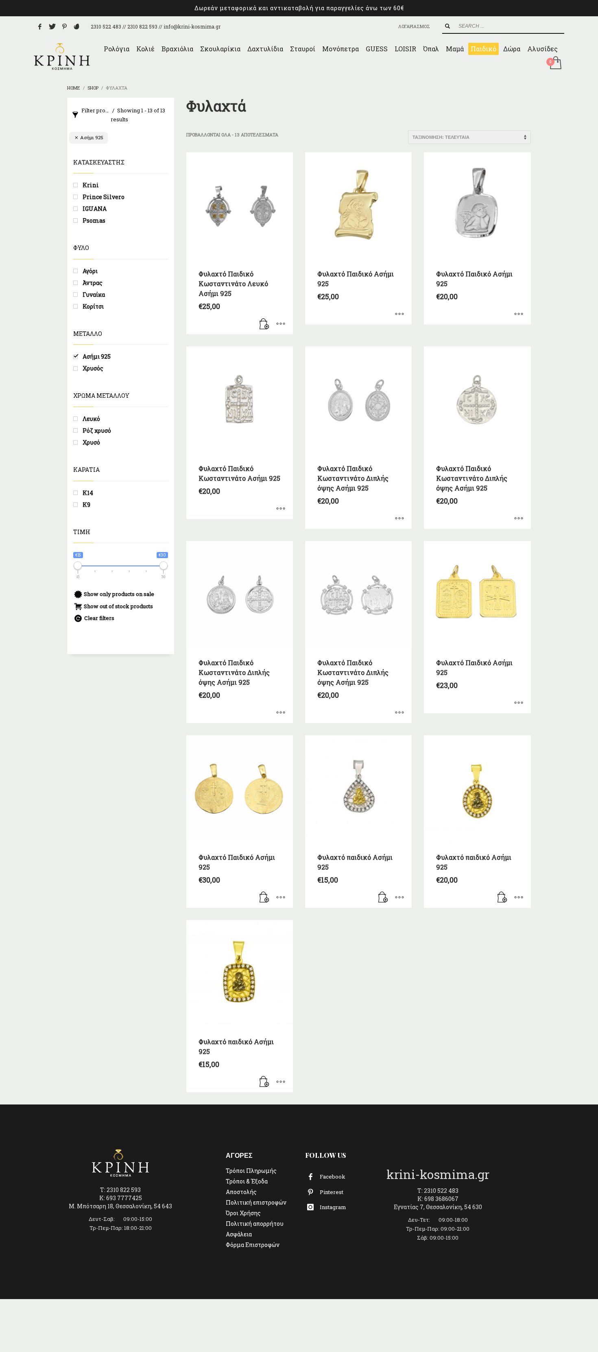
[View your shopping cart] (555, 63)
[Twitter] (52, 26)
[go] (447, 26)
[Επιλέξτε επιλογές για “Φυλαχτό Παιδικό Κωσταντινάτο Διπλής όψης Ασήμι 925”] (399, 518)
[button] (264, 324)
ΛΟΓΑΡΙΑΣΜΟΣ (414, 26)
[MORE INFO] (281, 324)
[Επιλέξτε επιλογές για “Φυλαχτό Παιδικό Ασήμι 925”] (399, 314)
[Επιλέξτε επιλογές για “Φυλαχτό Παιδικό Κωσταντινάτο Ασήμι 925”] (281, 509)
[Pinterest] (64, 26)
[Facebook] (40, 26)
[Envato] (76, 26)
